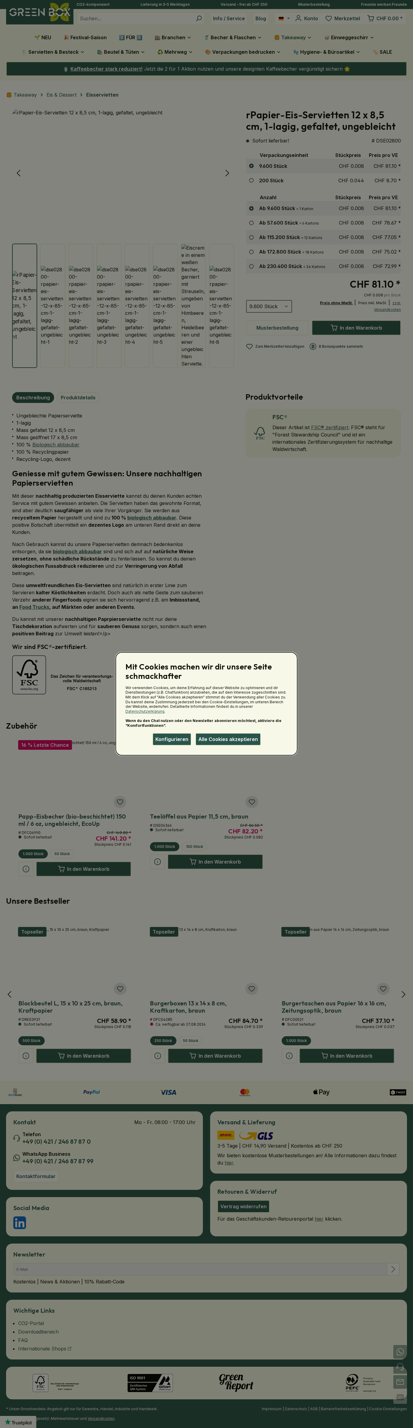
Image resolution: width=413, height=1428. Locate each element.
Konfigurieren (171, 739)
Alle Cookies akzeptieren (228, 739)
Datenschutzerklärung (144, 711)
